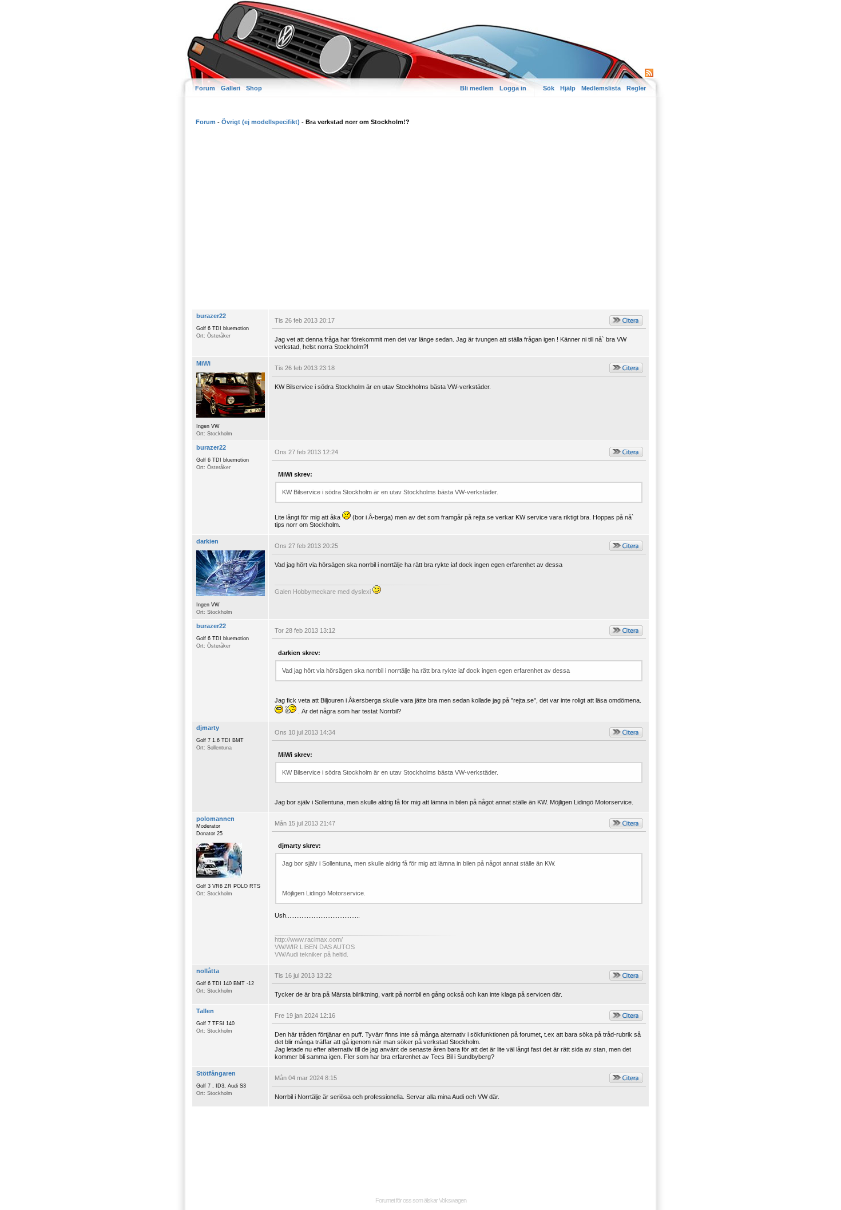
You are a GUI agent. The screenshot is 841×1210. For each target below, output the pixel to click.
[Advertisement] (420, 223)
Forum (205, 88)
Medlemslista (601, 88)
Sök (548, 88)
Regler (636, 88)
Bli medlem (477, 88)
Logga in (512, 88)
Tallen (205, 1010)
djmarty (207, 727)
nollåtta (207, 970)
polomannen (215, 818)
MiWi (203, 363)
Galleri (230, 88)
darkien (207, 541)
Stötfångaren (216, 1073)
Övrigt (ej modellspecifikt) (260, 121)
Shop (254, 88)
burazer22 (211, 315)
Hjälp (568, 88)
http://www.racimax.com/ (309, 939)
